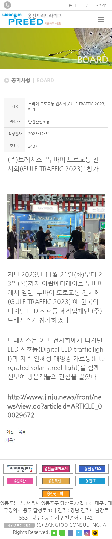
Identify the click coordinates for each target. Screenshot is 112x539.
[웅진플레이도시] (56, 468)
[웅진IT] (92, 481)
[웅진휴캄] (20, 481)
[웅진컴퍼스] (92, 468)
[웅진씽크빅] (56, 493)
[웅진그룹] (20, 468)
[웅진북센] (56, 481)
